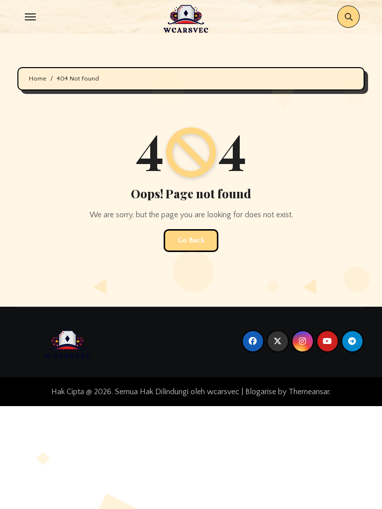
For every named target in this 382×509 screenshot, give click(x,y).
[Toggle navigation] (30, 17)
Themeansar (308, 391)
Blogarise (260, 391)
